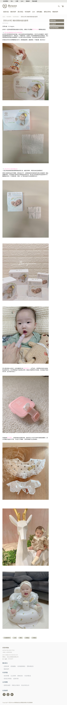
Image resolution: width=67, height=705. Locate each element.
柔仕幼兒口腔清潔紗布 (10, 169)
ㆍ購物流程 (19, 676)
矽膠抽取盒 (26, 368)
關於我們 (13, 12)
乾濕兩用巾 (7, 637)
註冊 (17, 1)
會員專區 (5, 1)
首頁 (4, 16)
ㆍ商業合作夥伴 (15, 685)
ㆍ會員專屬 (5, 676)
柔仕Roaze (35, 29)
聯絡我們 (55, 12)
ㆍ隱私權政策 (30, 666)
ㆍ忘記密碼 (12, 676)
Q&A (22, 1)
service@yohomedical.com (10, 655)
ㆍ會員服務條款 (20, 666)
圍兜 (21, 637)
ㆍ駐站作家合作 (24, 685)
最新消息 (6, 12)
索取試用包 (47, 12)
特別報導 (27, 12)
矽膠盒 (27, 637)
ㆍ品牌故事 (5, 666)
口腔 (15, 637)
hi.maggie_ (11, 26)
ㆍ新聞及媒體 (6, 685)
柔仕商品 (20, 12)
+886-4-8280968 (7, 652)
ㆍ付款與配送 (27, 676)
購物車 (28, 1)
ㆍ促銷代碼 (15, 678)
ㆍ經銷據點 (12, 666)
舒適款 (34, 637)
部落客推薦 (16, 16)
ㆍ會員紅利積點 (7, 678)
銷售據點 (39, 12)
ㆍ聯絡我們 (5, 669)
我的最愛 (34, 1)
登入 (12, 1)
